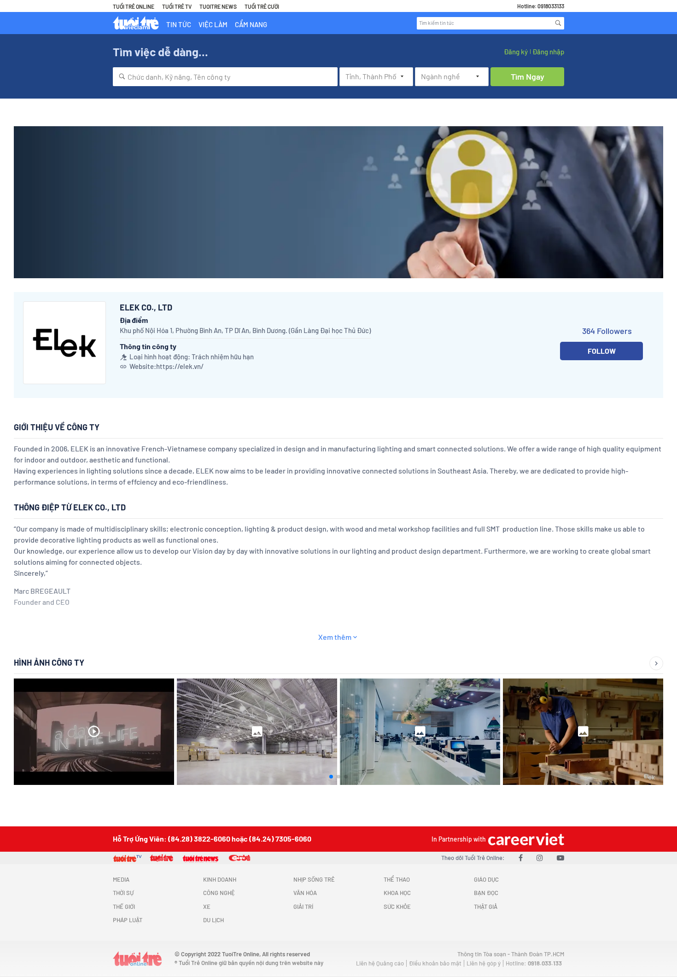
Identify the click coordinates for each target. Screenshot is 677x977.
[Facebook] (521, 857)
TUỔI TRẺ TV (177, 6)
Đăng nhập (548, 51)
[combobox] (225, 76)
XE (206, 906)
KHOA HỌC (397, 892)
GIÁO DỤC (486, 879)
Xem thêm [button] (334, 636)
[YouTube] (560, 857)
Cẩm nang (251, 24)
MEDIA (121, 879)
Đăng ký (516, 51)
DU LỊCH (213, 920)
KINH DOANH (219, 879)
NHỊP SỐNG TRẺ (314, 879)
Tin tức (178, 24)
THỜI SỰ (123, 892)
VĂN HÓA (305, 892)
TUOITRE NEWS (218, 6)
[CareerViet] (525, 839)
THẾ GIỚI (124, 906)
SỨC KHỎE (397, 906)
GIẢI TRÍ (303, 906)
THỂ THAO (397, 879)
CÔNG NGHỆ (219, 892)
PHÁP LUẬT (127, 920)
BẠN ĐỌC (486, 892)
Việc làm (213, 24)
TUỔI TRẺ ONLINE (133, 6)
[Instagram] (540, 857)
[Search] (558, 23)
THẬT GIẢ (485, 906)
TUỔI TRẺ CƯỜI (262, 6)
